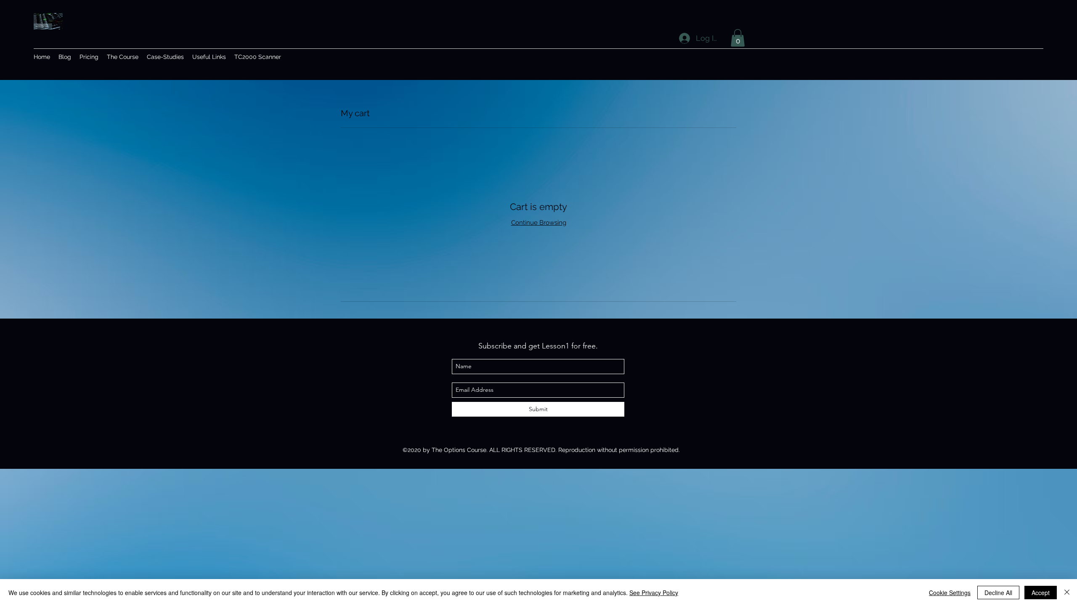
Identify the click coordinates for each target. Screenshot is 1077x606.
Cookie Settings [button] (950, 592)
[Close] (1067, 592)
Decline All (998, 592)
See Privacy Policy (653, 592)
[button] (737, 38)
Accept (1041, 592)
